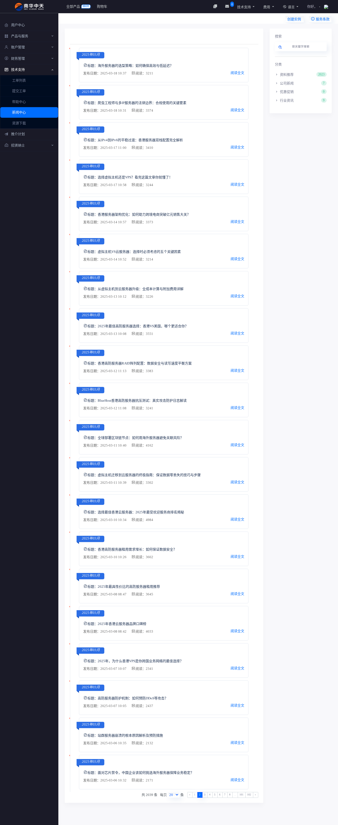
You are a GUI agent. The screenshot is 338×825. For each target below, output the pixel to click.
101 (241, 794)
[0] (227, 6)
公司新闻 (302, 83)
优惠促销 (302, 92)
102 (249, 794)
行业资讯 (302, 100)
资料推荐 (302, 75)
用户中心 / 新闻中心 (87, 20)
